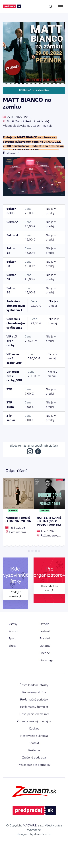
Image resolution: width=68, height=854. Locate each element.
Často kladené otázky (34, 685)
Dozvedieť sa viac (49, 588)
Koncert (13, 631)
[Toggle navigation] (60, 7)
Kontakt (34, 743)
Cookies (34, 728)
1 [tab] (29, 551)
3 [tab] (36, 551)
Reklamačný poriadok (34, 699)
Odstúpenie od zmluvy (34, 714)
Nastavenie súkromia (34, 736)
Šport (12, 638)
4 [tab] (39, 551)
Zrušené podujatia (34, 757)
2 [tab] (32, 551)
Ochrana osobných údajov (34, 721)
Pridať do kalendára (35, 90)
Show (12, 645)
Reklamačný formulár (34, 707)
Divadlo (44, 624)
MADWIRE (29, 825)
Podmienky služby (34, 692)
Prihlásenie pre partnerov (34, 765)
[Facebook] (38, 452)
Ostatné (45, 645)
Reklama (34, 750)
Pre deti (45, 638)
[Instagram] (30, 452)
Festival (45, 631)
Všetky (13, 624)
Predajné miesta (15, 594)
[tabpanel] (18, 513)
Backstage (46, 660)
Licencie (45, 653)
